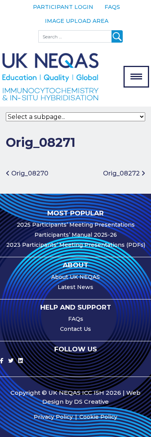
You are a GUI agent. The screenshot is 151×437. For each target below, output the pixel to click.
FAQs (112, 6)
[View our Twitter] (11, 360)
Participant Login (63, 6)
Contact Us (75, 328)
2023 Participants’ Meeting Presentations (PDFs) (75, 244)
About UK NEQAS (75, 277)
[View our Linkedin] (20, 360)
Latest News (75, 287)
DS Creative (91, 401)
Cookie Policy (98, 416)
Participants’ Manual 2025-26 (75, 234)
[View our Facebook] (1, 360)
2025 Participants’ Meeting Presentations (76, 224)
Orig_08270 (29, 173)
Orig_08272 (122, 173)
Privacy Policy (53, 416)
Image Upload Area (76, 20)
